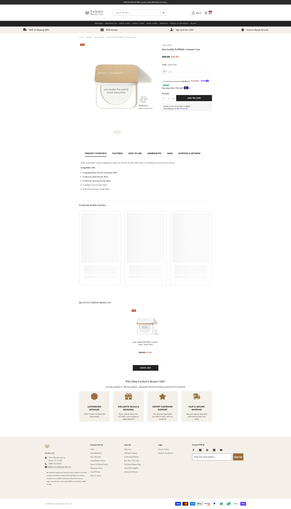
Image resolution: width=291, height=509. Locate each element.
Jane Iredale (99, 37)
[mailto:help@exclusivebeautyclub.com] (67, 487)
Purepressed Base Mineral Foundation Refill (100, 172)
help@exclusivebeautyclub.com (59, 466)
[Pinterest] (207, 450)
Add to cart (194, 98)
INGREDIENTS (155, 153)
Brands (89, 37)
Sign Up (238, 457)
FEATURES (117, 153)
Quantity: (166, 93)
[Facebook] (193, 450)
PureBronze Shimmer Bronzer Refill (96, 181)
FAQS (170, 153)
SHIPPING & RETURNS (189, 153)
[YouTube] (221, 450)
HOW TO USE (135, 153)
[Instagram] (200, 450)
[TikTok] (214, 450)
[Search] (140, 13)
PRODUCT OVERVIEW (96, 153)
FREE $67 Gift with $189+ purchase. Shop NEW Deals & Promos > (145, 2)
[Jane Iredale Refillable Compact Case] (145, 323)
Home (81, 37)
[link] (100, 269)
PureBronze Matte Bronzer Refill (95, 176)
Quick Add (145, 368)
